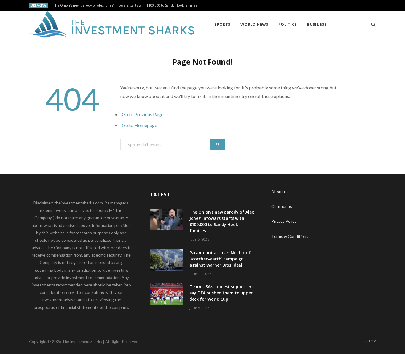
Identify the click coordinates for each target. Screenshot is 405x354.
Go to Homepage (139, 125)
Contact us (281, 206)
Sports (222, 24)
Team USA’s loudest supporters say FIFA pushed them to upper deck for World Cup (221, 293)
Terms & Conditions (289, 236)
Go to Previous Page (142, 114)
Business (317, 24)
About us (279, 191)
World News (254, 24)
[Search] (371, 24)
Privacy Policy (283, 221)
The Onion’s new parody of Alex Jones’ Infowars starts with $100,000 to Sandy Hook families (125, 5)
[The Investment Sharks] (112, 24)
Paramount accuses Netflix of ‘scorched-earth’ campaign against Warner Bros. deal (220, 259)
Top (371, 341)
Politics (287, 24)
